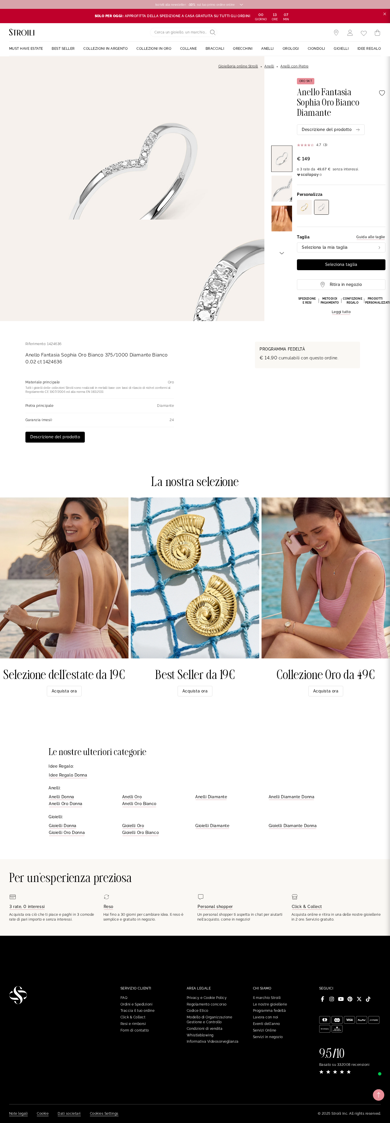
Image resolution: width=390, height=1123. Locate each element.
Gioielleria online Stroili (238, 66)
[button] (341, 306)
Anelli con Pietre (294, 66)
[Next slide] (281, 252)
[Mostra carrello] (377, 33)
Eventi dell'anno (266, 1024)
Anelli (269, 66)
